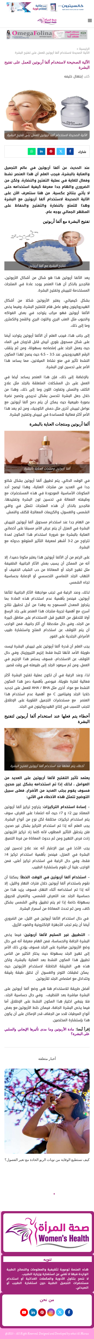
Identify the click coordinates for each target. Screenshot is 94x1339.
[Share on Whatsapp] (32, 151)
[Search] (4, 21)
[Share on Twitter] (61, 151)
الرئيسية (84, 49)
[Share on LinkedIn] (41, 151)
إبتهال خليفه (73, 76)
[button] (8, 1118)
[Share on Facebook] (70, 151)
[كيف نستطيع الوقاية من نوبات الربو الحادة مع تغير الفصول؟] (47, 1111)
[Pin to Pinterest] (51, 151)
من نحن (47, 1299)
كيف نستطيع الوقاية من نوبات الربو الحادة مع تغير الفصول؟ (47, 1160)
